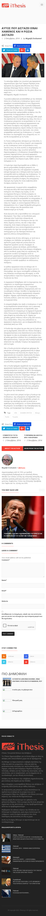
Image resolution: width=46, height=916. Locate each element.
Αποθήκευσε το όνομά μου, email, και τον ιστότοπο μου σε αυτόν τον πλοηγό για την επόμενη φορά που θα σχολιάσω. (22, 616)
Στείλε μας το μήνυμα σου (22, 690)
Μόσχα (37, 413)
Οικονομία (16, 857)
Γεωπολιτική (17, 879)
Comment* (6, 560)
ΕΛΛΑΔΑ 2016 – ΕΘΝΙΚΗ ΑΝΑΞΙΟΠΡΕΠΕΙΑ (26, 848)
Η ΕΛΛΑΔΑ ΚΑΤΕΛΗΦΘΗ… (21, 893)
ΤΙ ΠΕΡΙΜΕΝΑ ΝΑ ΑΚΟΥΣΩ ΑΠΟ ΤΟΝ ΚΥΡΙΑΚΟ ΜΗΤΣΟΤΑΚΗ (33, 437)
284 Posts (21, 468)
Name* (4, 580)
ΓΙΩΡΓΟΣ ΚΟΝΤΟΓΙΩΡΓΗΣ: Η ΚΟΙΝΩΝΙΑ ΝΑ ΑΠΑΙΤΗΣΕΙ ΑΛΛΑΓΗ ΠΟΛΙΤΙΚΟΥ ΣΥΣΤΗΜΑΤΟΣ (28, 838)
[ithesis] (14, 5)
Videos (15, 835)
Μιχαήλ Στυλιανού (33, 38)
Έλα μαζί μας (17, 700)
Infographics (17, 711)
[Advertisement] (24, 19)
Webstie (5, 601)
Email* (4, 591)
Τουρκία (15, 417)
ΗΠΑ (15, 413)
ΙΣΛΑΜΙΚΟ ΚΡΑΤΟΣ (26, 413)
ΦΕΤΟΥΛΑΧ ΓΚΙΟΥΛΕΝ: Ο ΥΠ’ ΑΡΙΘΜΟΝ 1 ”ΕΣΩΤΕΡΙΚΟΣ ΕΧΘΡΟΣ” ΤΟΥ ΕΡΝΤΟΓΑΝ (26, 882)
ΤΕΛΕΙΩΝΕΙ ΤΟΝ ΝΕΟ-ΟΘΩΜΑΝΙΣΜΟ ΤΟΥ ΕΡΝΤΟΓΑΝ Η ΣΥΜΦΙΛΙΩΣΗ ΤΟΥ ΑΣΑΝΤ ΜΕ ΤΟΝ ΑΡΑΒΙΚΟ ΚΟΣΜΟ (23, 536)
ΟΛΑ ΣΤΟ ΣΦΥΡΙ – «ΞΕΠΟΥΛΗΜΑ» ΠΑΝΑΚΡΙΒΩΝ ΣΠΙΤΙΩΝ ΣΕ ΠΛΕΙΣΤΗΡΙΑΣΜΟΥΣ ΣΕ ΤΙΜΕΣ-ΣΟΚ (28, 861)
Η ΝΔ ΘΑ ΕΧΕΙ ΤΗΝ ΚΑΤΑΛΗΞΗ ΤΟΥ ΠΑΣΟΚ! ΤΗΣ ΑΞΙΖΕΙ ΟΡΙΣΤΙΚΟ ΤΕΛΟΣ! (27, 871)
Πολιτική (20, 835)
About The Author (12, 448)
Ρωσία (7, 417)
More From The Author (33, 448)
